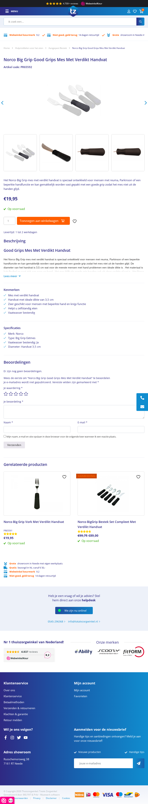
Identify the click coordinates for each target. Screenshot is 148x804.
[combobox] (70, 22)
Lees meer (10, 276)
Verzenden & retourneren (19, 708)
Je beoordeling (13, 401)
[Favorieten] (135, 11)
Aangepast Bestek (58, 48)
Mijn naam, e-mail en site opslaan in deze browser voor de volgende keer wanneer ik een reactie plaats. (61, 436)
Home (7, 48)
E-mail (82, 422)
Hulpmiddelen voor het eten (29, 48)
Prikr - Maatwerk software (47, 794)
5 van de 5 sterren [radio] (26, 394)
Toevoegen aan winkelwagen (39, 221)
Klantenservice (13, 696)
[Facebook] (6, 737)
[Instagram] (12, 737)
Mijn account (82, 690)
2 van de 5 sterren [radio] (11, 394)
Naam (8, 422)
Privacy (36, 798)
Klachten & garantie (16, 714)
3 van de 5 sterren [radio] (16, 394)
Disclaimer (51, 798)
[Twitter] (19, 737)
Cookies (66, 798)
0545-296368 (55, 621)
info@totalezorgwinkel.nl (83, 621)
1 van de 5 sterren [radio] (6, 394)
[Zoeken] (140, 22)
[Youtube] (26, 737)
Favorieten (80, 696)
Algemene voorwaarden (16, 798)
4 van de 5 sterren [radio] (21, 394)
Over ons (9, 690)
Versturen (138, 763)
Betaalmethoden (14, 702)
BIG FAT (27, 794)
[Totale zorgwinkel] (73, 11)
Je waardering (13, 388)
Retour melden (13, 720)
